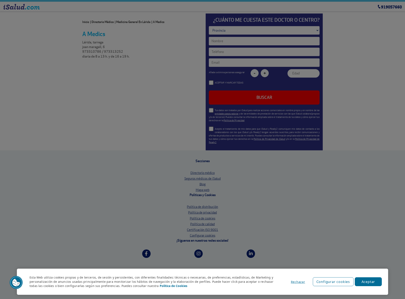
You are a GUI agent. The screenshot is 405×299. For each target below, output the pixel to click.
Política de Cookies (173, 286)
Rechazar (298, 282)
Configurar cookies (333, 281)
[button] (16, 282)
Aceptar (368, 281)
